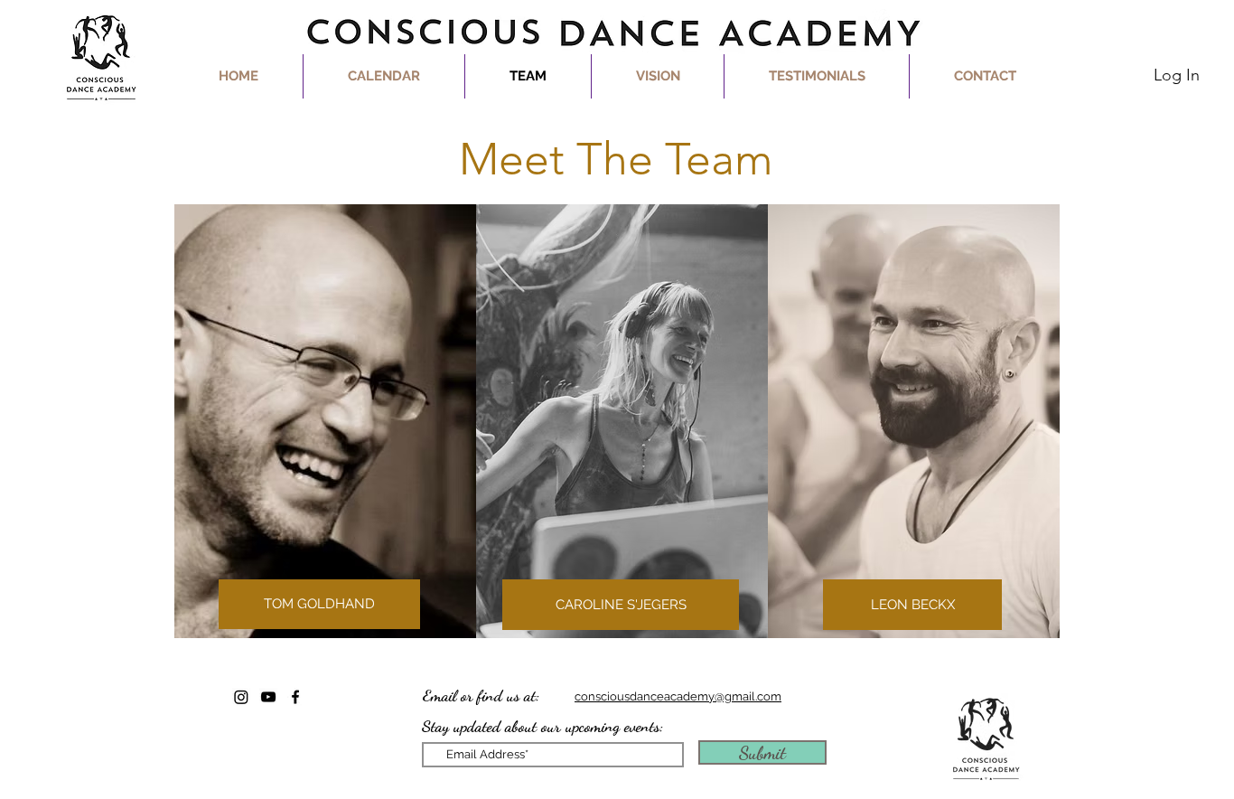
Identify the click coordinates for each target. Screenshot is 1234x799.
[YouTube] (268, 697)
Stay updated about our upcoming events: (543, 726)
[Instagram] (241, 697)
